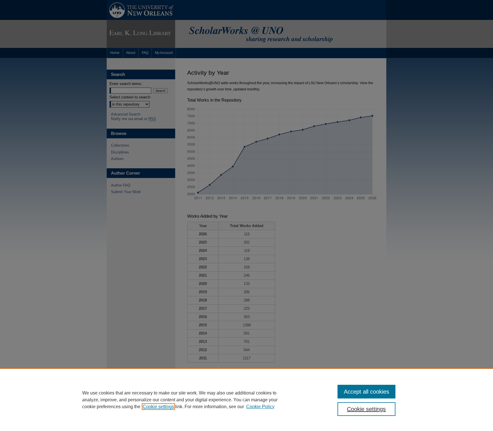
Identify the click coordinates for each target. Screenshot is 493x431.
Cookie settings (158, 406)
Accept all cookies (366, 391)
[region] (246, 399)
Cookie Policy (260, 406)
